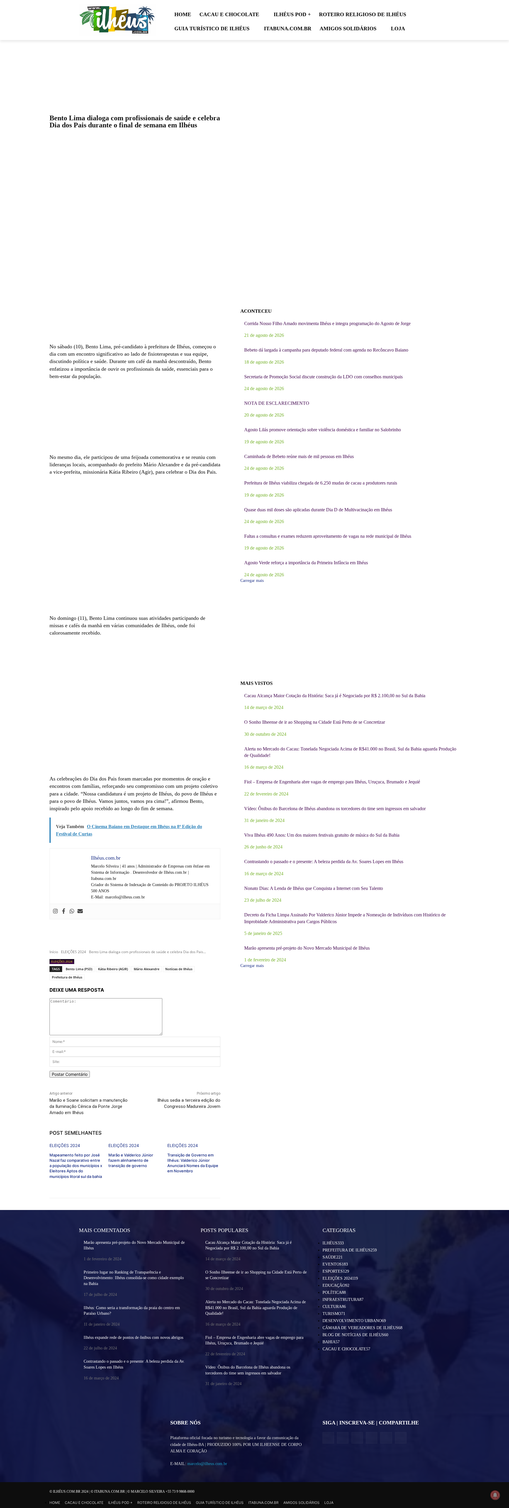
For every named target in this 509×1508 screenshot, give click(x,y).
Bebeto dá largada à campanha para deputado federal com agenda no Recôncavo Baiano (326, 349)
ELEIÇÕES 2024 (73, 951)
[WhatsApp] (386, 1438)
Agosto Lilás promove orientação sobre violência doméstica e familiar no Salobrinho (322, 429)
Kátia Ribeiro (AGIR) (113, 969)
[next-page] (107, 1180)
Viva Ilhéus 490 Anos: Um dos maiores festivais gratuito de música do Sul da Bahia (321, 835)
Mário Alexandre (146, 969)
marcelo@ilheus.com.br (207, 1464)
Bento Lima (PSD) (79, 969)
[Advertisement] (134, 295)
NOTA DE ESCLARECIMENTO (276, 403)
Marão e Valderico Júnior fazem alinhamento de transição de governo (130, 1160)
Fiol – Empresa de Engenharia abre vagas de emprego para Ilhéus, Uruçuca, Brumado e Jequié (332, 781)
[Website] (371, 1438)
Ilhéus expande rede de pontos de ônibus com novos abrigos (133, 1337)
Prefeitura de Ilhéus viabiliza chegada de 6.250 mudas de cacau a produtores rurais (320, 482)
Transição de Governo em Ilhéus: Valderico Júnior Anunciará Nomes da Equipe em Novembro (192, 1163)
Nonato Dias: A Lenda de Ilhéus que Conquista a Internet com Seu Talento (313, 888)
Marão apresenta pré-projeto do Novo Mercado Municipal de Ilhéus (307, 948)
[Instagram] (55, 911)
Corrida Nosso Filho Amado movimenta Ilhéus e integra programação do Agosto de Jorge (327, 323)
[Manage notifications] (495, 1495)
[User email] (80, 911)
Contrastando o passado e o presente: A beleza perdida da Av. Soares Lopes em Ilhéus (323, 861)
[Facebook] (63, 911)
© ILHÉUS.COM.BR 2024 (69, 1491)
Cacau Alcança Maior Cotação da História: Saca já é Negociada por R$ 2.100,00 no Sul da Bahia (334, 695)
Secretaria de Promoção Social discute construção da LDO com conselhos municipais (323, 376)
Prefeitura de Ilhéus (67, 977)
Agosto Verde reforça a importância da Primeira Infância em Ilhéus (306, 562)
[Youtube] (400, 1438)
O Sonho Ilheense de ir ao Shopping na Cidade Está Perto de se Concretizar (314, 722)
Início (53, 951)
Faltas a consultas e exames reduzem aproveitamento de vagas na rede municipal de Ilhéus (327, 536)
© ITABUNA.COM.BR (108, 1491)
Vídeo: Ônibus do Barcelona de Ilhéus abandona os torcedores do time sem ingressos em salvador (335, 808)
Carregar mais (252, 580)
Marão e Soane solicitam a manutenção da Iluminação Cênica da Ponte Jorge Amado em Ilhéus (88, 1106)
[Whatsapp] (72, 911)
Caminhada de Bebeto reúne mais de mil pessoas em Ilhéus (299, 456)
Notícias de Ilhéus (178, 969)
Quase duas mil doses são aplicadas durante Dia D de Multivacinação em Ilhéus (318, 509)
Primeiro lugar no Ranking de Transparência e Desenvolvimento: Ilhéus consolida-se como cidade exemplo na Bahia (134, 1278)
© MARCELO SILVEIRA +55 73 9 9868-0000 (160, 1491)
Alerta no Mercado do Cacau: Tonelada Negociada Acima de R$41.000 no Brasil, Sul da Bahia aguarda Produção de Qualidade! (255, 1308)
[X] (357, 1438)
